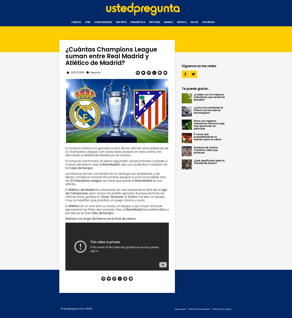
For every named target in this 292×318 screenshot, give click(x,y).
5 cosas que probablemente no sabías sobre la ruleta (207, 137)
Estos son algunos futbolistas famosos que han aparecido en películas (209, 124)
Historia (154, 22)
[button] (138, 73)
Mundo (168, 22)
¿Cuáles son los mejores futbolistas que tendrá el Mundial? (209, 97)
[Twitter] (193, 74)
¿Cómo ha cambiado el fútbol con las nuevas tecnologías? (208, 110)
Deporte (121, 22)
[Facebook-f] (185, 74)
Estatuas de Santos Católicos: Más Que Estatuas (206, 150)
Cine (87, 22)
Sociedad (208, 22)
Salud (194, 22)
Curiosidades (103, 22)
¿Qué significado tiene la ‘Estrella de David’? (209, 162)
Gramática (137, 22)
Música (182, 22)
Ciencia (76, 22)
